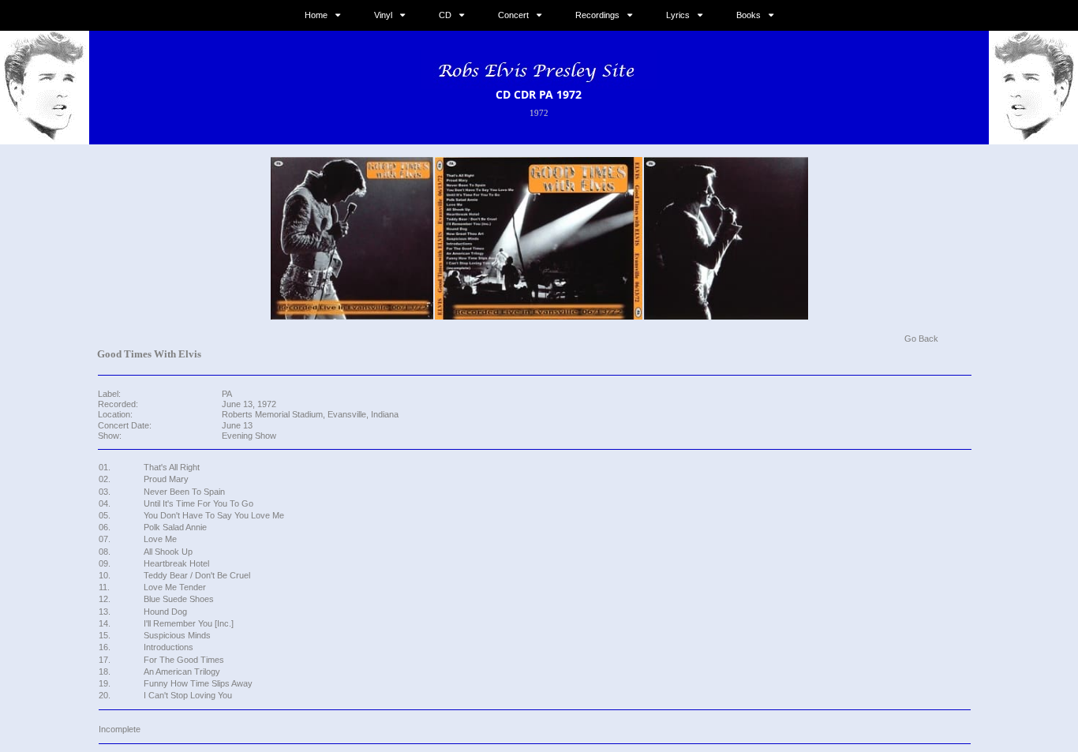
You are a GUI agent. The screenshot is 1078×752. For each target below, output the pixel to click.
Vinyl (383, 15)
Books (748, 15)
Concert (513, 15)
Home (316, 15)
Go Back (921, 338)
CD (445, 15)
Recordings (597, 15)
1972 (539, 113)
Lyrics (678, 15)
